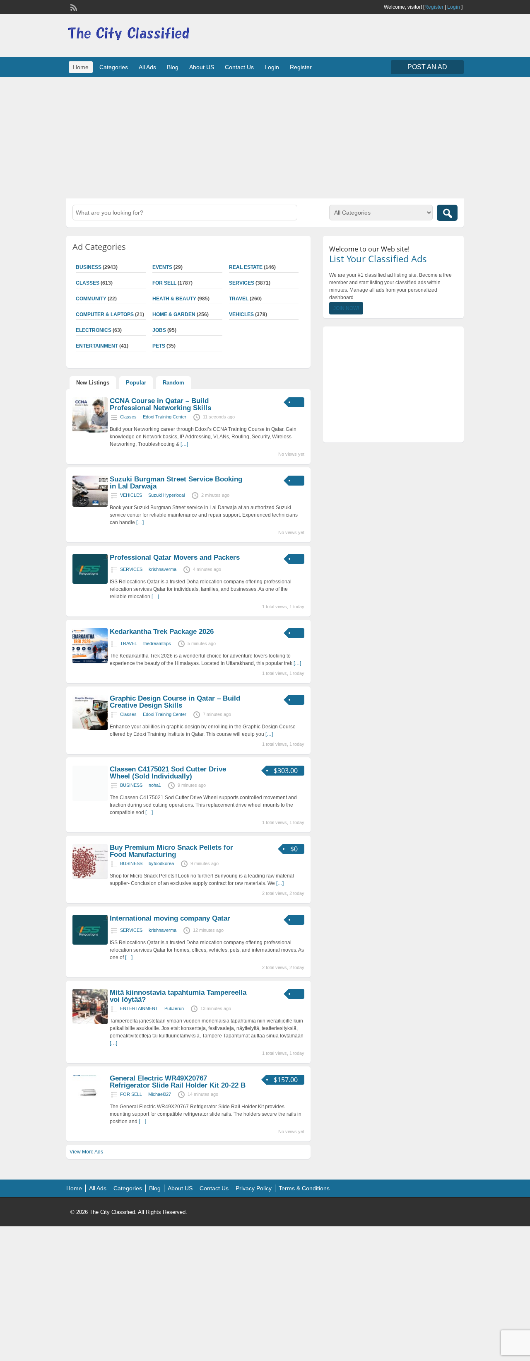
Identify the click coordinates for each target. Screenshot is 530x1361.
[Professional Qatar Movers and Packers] (90, 582)
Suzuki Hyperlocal (166, 495)
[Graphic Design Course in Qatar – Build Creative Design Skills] (90, 728)
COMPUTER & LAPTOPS (105, 314)
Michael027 (159, 1094)
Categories (113, 67)
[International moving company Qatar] (90, 943)
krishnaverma (162, 569)
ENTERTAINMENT (97, 346)
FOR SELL (164, 283)
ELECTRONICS (93, 330)
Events (162, 267)
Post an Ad (427, 66)
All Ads (147, 67)
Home (81, 67)
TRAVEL (238, 299)
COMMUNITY (91, 299)
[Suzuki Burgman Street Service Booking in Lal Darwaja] (90, 505)
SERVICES (241, 283)
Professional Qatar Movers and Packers (175, 557)
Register (433, 7)
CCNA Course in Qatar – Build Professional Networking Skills (160, 404)
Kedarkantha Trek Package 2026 (162, 632)
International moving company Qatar (170, 918)
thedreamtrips (157, 643)
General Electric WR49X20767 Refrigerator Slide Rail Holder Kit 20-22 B (178, 1081)
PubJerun (174, 1008)
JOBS (159, 330)
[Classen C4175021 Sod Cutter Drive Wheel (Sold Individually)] (90, 799)
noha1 (155, 785)
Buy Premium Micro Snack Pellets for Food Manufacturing (171, 851)
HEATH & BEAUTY (174, 299)
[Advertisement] (265, 137)
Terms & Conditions (304, 1188)
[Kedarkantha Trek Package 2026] (90, 662)
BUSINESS (88, 267)
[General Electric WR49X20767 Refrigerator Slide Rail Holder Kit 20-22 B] (90, 1108)
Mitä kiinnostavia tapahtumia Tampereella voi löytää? (178, 996)
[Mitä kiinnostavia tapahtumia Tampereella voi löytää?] (90, 1022)
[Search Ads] (447, 213)
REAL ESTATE (246, 267)
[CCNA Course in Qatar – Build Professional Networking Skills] (90, 431)
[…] (184, 444)
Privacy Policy (254, 1188)
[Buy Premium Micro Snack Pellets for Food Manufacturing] (90, 877)
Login (453, 7)
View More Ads (86, 1152)
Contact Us (239, 67)
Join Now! (346, 308)
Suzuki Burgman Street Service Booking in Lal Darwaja (176, 482)
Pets (158, 346)
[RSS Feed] (73, 6)
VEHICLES (241, 314)
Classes (87, 283)
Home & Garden (173, 314)
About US (201, 67)
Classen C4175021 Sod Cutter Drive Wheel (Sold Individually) (168, 772)
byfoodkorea (161, 863)
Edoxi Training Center (164, 416)
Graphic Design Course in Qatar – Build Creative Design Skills (175, 701)
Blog (172, 67)
